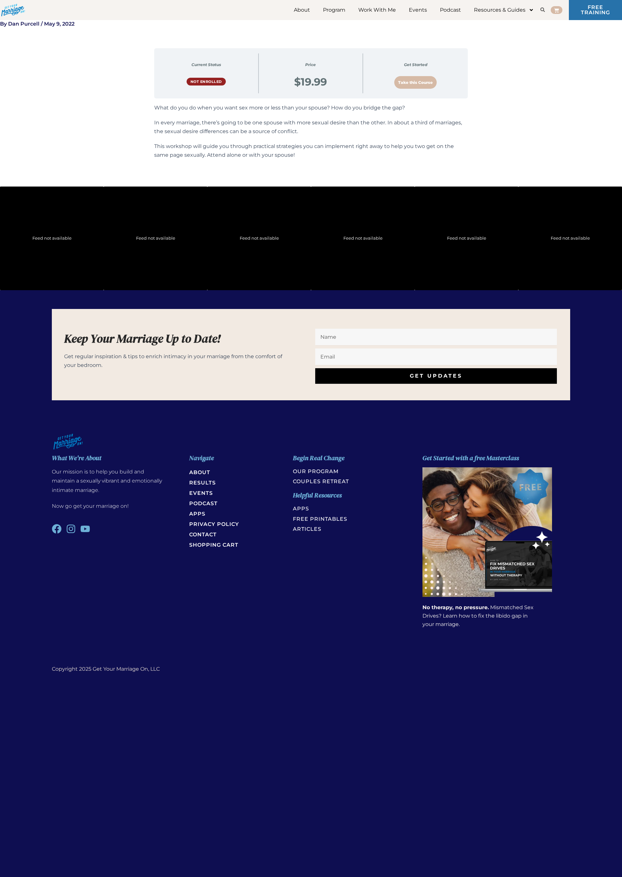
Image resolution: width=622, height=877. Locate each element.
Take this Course (415, 82)
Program (334, 10)
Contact (203, 534)
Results (202, 483)
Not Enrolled (206, 81)
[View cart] (556, 10)
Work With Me (377, 10)
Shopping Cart (213, 545)
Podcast (450, 10)
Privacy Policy (214, 524)
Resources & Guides (499, 10)
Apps (197, 514)
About (302, 10)
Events (418, 10)
